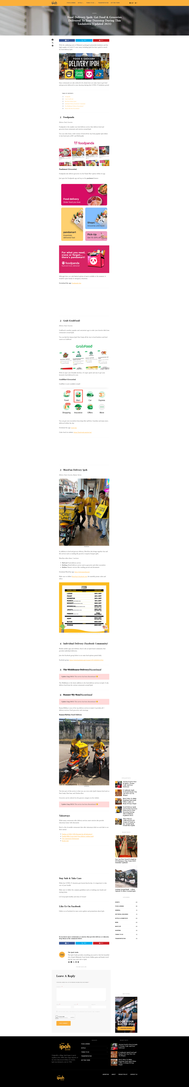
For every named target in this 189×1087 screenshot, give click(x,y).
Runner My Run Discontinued (72, 109)
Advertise (106, 1074)
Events (117, 902)
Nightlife (118, 926)
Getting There (115, 3)
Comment (58, 986)
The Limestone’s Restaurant (70, 838)
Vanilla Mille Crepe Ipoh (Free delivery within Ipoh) (78, 836)
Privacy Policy (123, 1074)
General (94, 13)
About (114, 1074)
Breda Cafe (65, 841)
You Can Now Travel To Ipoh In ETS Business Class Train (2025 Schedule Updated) (125, 861)
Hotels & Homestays (121, 918)
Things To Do (90, 3)
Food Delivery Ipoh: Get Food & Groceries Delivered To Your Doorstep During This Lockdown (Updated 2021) (130, 811)
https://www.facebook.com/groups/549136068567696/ (86, 660)
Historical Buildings (121, 914)
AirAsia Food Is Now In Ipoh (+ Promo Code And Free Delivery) (129, 784)
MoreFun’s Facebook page (79, 576)
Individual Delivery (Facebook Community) (75, 104)
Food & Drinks (71, 3)
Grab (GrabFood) (69, 99)
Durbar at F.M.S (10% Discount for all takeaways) (77, 834)
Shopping (118, 930)
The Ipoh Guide (73, 952)
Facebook (86, 546)
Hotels (80, 3)
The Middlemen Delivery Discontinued (74, 106)
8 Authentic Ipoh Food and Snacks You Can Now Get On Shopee (130, 793)
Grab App (74, 428)
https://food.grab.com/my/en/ (83, 432)
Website (93, 1004)
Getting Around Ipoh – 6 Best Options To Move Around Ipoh (125, 890)
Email (76, 1004)
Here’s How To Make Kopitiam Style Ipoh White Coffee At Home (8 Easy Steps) (129, 801)
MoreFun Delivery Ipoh (70, 101)
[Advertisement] (84, 302)
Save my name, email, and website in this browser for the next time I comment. (79, 1011)
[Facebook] (130, 3)
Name (58, 1004)
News (116, 922)
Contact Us (133, 1074)
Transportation (103, 3)
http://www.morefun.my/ (82, 572)
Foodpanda (67, 97)
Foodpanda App (76, 283)
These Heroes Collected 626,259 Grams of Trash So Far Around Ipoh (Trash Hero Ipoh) (129, 822)
